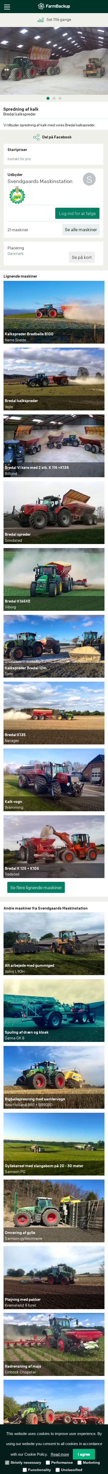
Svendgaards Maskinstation (40, 181)
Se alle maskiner (81, 229)
